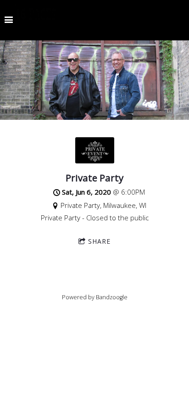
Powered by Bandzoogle (95, 297)
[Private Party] (94, 160)
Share (99, 241)
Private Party (94, 177)
